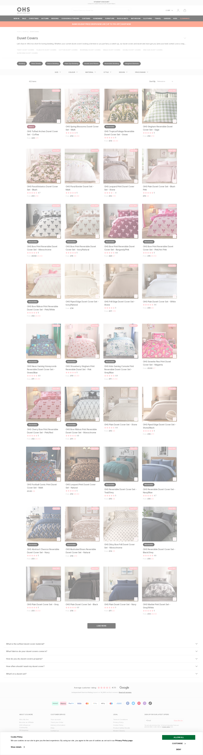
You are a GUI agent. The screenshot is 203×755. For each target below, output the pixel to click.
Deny (178, 749)
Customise (177, 743)
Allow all (179, 737)
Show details (16, 747)
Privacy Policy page (124, 741)
